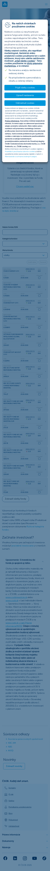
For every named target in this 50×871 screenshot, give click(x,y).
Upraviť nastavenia (25, 95)
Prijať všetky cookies (25, 87)
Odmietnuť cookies (25, 103)
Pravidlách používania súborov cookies (20, 151)
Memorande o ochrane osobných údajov (21, 157)
